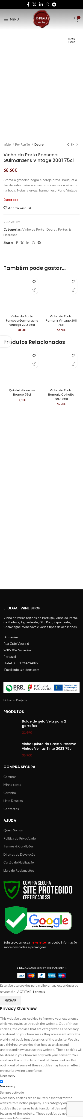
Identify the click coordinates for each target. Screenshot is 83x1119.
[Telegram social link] (54, 4)
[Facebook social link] (28, 4)
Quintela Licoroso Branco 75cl (22, 392)
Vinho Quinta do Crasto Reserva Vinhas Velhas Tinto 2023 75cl (49, 746)
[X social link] (34, 4)
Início (7, 144)
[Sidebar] (6, 341)
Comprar (9, 777)
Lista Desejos (13, 801)
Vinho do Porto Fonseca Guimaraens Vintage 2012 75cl (22, 320)
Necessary (7, 1086)
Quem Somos (13, 830)
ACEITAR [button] (24, 992)
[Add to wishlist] (34, 282)
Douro (39, 144)
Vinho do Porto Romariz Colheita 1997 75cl (61, 394)
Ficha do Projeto (15, 700)
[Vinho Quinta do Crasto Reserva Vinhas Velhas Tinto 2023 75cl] (10, 749)
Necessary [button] (7, 1076)
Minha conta (12, 784)
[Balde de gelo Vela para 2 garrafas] (10, 727)
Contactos (11, 809)
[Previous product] (68, 144)
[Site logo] (41, 19)
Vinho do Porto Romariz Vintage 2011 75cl (61, 320)
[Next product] (77, 144)
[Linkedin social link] (41, 4)
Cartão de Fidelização (18, 862)
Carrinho (9, 793)
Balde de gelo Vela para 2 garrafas (44, 723)
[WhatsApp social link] (47, 4)
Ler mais (39, 992)
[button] (34, 290)
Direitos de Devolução (19, 854)
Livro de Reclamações (18, 870)
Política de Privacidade (19, 838)
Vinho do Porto (33, 229)
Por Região (23, 144)
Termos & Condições (18, 846)
